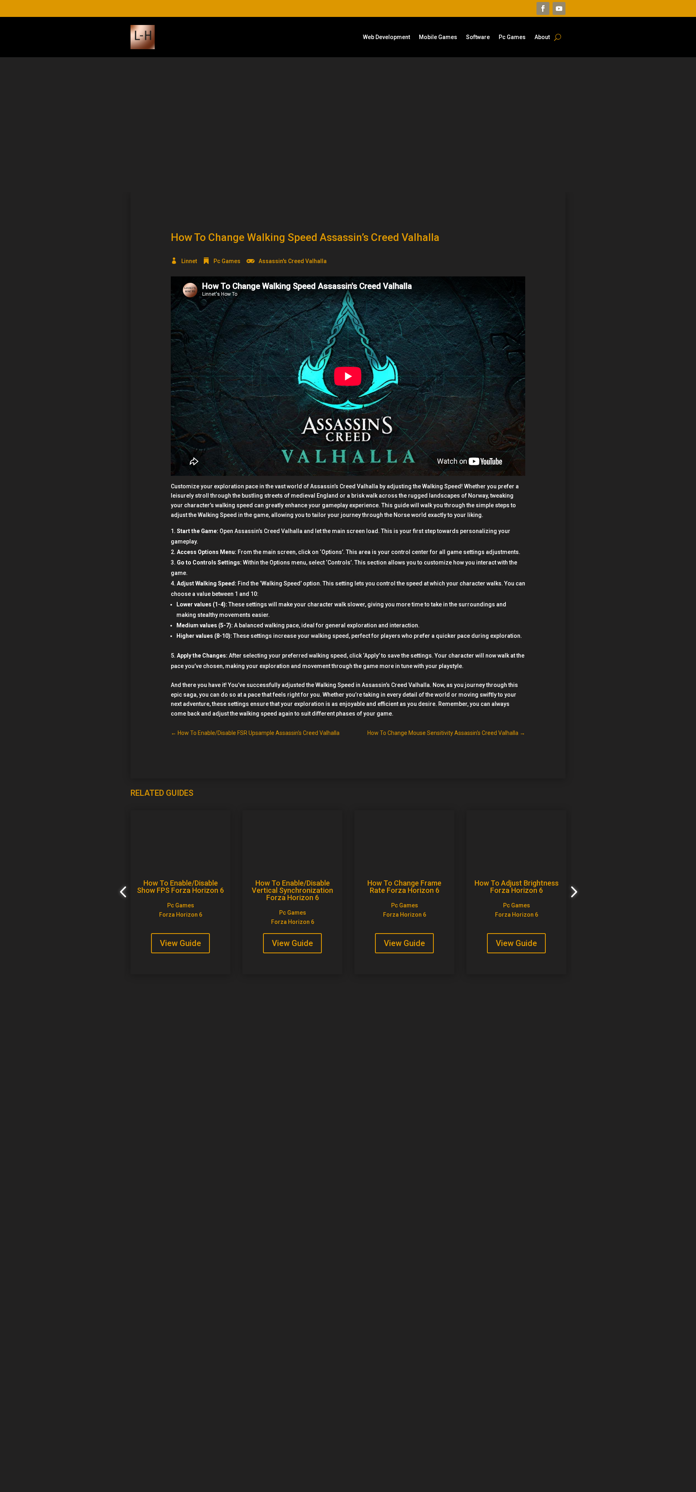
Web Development (386, 37)
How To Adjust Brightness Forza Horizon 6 (516, 886)
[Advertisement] (348, 124)
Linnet (189, 261)
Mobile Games (438, 37)
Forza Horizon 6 (180, 914)
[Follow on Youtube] (559, 8)
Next (572, 892)
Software (478, 37)
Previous (124, 892)
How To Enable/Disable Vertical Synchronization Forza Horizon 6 (292, 890)
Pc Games (512, 37)
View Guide (180, 943)
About (542, 37)
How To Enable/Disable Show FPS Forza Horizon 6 (180, 886)
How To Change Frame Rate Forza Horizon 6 (404, 886)
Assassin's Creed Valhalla (293, 261)
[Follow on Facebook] (542, 8)
